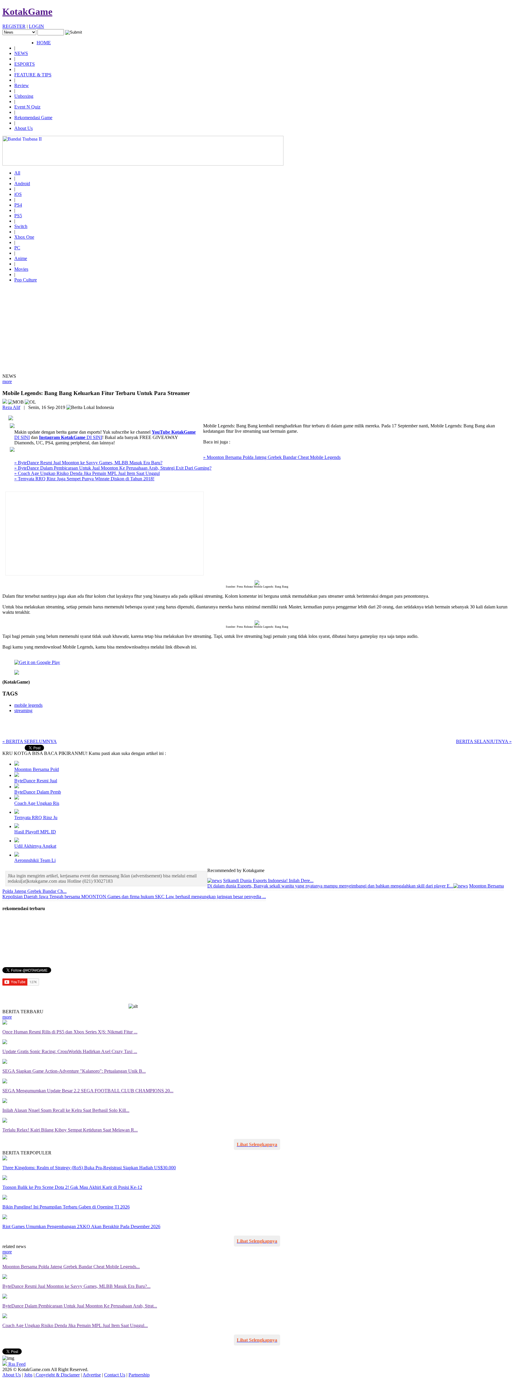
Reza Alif (11, 407)
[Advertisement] (257, 329)
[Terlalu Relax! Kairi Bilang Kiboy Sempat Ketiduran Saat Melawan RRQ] (4, 1120)
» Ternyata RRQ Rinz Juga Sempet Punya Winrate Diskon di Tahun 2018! (84, 478)
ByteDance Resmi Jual (35, 780)
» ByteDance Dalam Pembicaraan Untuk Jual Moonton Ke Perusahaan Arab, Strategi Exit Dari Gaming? (112, 468)
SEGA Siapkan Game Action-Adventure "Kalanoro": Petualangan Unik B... (74, 1071)
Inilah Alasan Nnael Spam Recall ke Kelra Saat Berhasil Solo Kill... (65, 1110)
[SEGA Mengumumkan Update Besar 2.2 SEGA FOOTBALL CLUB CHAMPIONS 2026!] (4, 1081)
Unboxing (23, 96)
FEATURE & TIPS (32, 74)
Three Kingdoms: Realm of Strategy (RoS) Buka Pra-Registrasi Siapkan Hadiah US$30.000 (89, 1167)
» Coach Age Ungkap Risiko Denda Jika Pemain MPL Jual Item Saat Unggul (87, 473)
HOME (44, 42)
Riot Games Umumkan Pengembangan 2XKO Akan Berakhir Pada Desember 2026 (81, 1226)
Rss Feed (16, 1364)
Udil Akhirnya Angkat (35, 846)
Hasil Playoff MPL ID (35, 831)
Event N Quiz (27, 106)
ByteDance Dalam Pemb (37, 791)
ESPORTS (24, 64)
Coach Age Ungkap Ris (36, 803)
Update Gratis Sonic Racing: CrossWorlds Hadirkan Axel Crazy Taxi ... (69, 1051)
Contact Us (114, 1374)
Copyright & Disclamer (57, 1374)
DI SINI (70, 437)
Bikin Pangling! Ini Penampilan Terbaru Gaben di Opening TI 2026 (66, 1206)
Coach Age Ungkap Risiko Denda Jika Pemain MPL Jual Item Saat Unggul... (75, 1325)
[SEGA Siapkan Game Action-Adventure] (4, 1062)
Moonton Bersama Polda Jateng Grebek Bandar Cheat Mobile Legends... (71, 1266)
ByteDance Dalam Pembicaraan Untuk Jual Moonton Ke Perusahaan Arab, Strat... (79, 1305)
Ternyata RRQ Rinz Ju (35, 817)
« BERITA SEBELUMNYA (29, 741)
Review (21, 85)
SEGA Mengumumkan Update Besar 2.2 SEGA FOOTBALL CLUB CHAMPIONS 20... (87, 1090)
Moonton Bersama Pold (36, 769)
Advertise (92, 1374)
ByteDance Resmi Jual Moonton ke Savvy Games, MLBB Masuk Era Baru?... (76, 1286)
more (7, 381)
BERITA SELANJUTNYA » (484, 741)
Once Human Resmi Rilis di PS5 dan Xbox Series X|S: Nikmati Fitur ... (69, 1031)
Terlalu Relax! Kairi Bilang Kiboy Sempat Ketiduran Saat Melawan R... (70, 1129)
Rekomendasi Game (33, 117)
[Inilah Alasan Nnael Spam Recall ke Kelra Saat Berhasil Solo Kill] (4, 1101)
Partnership (139, 1374)
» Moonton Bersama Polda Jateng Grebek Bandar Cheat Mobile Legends (272, 457)
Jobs (28, 1374)
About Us (23, 128)
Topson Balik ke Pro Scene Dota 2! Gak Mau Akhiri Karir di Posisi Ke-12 (72, 1187)
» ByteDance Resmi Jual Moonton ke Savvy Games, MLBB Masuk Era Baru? (88, 462)
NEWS (21, 53)
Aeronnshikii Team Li (35, 860)
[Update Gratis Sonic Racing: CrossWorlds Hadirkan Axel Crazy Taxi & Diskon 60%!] (4, 1042)
